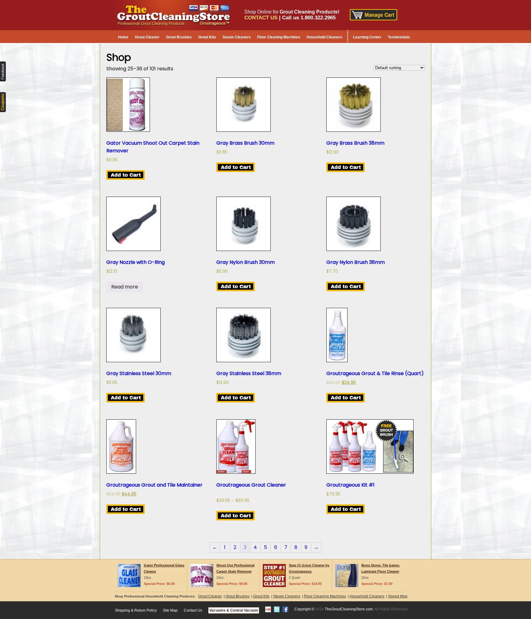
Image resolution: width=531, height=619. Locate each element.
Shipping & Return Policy (136, 610)
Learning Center (367, 37)
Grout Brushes (179, 37)
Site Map (170, 610)
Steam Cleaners (236, 37)
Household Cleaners (324, 37)
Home (123, 37)
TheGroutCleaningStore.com (349, 609)
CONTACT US (260, 18)
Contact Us (193, 610)
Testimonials (399, 37)
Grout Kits (207, 37)
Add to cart (125, 175)
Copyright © (304, 609)
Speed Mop (397, 596)
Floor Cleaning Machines (278, 37)
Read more (124, 286)
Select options (235, 515)
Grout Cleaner (147, 37)
